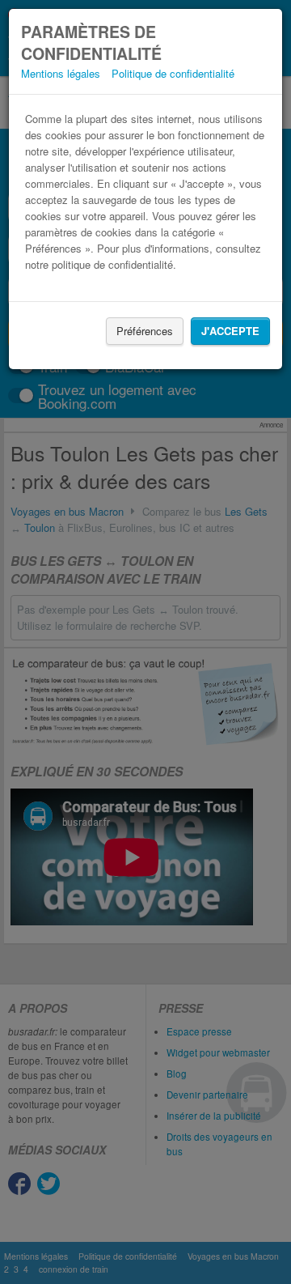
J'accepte (230, 330)
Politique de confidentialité (173, 73)
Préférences (144, 330)
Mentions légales (60, 73)
